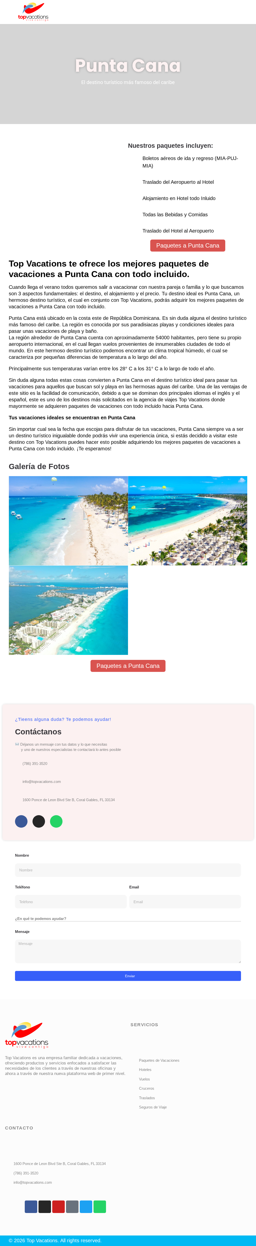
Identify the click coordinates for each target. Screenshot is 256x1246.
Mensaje (22, 931)
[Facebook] (21, 821)
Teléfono (22, 887)
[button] (161, 7)
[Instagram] (38, 821)
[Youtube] (58, 1206)
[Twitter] (86, 1206)
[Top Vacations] (26, 1035)
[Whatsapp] (56, 821)
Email (134, 887)
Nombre (22, 855)
